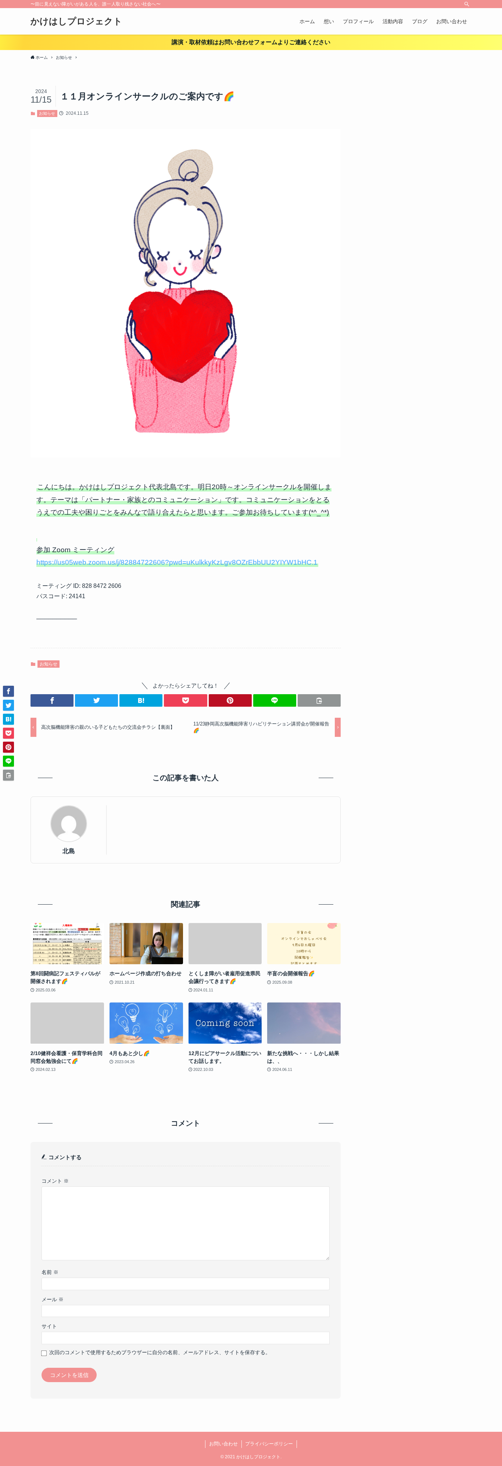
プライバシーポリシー (269, 1444)
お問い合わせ (223, 1444)
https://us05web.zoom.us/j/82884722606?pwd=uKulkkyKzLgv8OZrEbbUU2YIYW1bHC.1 (177, 562)
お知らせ (47, 113)
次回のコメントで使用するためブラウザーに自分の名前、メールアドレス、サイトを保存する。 (159, 1352)
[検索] (466, 4)
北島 (68, 851)
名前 (50, 1272)
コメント (55, 1181)
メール (53, 1299)
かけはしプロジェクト (76, 21)
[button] (52, 700)
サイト (49, 1326)
